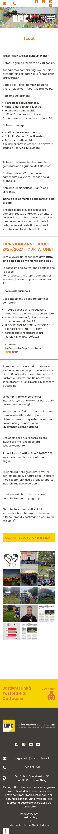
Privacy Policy (29, 814)
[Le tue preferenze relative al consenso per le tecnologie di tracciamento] (6, 831)
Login (29, 821)
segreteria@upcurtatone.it (32, 758)
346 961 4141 (32, 767)
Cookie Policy (29, 817)
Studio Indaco (40, 825)
